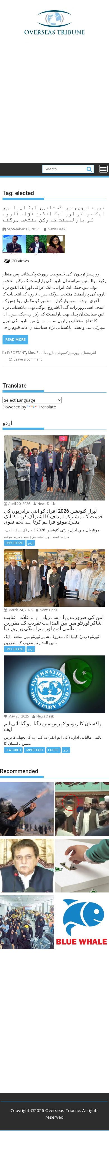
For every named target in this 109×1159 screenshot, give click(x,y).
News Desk (56, 229)
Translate (47, 407)
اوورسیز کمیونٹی (68, 352)
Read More (15, 339)
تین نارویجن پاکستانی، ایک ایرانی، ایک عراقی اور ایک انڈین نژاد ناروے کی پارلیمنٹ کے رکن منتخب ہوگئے (54, 213)
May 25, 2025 (18, 716)
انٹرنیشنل (89, 352)
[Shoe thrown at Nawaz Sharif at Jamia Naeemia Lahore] (82, 810)
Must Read (36, 352)
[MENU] (103, 169)
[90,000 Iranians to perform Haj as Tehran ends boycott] (27, 923)
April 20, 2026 (19, 503)
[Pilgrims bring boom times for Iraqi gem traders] (82, 923)
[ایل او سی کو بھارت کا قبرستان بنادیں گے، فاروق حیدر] (27, 866)
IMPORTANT (16, 352)
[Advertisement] (54, 106)
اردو (30, 543)
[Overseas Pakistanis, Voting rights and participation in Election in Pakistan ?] (82, 866)
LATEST (53, 750)
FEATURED (13, 750)
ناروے (50, 352)
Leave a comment (28, 359)
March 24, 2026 (20, 610)
